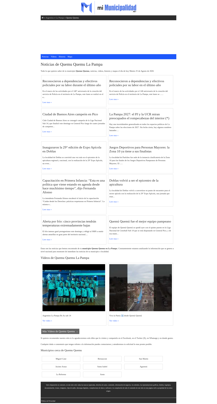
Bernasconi (102, 359)
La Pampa (60, 18)
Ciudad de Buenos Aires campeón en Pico (70, 114)
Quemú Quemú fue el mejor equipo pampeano (140, 221)
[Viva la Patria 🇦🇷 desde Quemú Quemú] (140, 310)
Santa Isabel (102, 366)
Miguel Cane (61, 359)
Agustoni (143, 366)
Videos (54, 57)
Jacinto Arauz (61, 366)
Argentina (50, 18)
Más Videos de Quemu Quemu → (60, 331)
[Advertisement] (108, 37)
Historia (62, 57)
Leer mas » (47, 102)
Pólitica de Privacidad (48, 401)
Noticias (45, 57)
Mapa (70, 57)
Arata (102, 374)
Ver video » (47, 321)
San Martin (143, 359)
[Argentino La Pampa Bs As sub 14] (73, 310)
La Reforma (61, 374)
